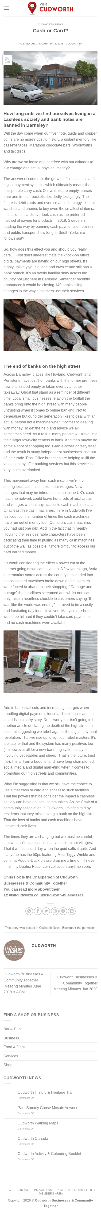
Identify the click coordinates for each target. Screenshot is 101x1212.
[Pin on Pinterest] (63, 911)
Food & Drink (15, 1047)
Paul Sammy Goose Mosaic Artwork (47, 1108)
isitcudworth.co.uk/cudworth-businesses (47, 895)
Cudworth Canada (33, 1139)
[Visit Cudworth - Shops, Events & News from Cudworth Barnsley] (51, 8)
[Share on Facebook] (38, 911)
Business (11, 1038)
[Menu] (6, 8)
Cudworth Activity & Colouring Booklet (49, 1154)
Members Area (51, 1193)
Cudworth (74, 43)
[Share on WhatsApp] (29, 911)
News (8, 1190)
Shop (8, 1065)
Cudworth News (50, 24)
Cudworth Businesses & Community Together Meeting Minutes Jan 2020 (75, 983)
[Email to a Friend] (55, 911)
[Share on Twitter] (46, 911)
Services (11, 1056)
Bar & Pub (12, 1029)
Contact (24, 1190)
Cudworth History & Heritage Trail (46, 1092)
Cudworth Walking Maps (38, 1123)
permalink (88, 927)
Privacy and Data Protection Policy (64, 1190)
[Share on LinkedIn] (72, 911)
